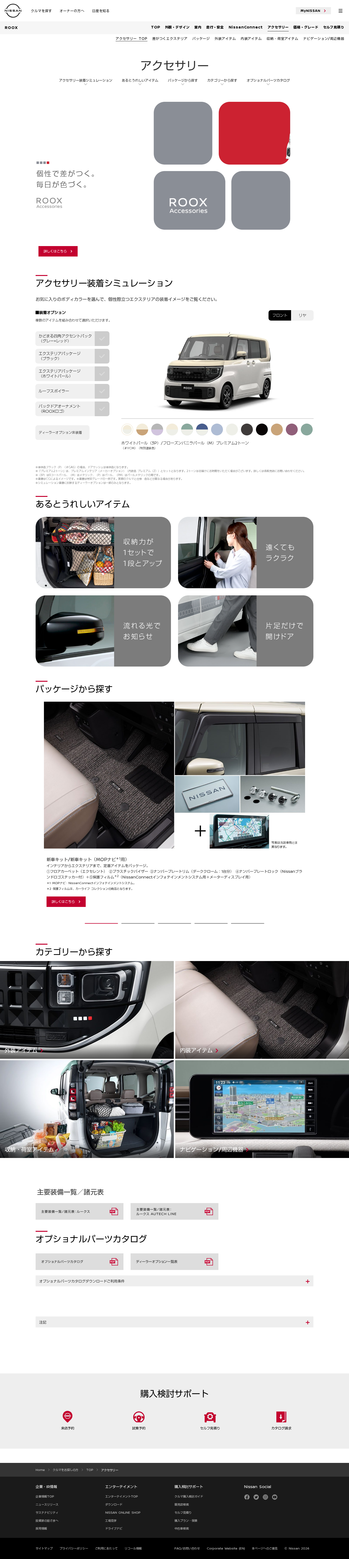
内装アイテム (185, 963)
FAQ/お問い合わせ (187, 1548)
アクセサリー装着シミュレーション (85, 80)
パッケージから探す (183, 80)
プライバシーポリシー (74, 1548)
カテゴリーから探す (222, 80)
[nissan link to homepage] (13, 11)
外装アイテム (10, 963)
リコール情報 (133, 1548)
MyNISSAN (311, 10)
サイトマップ (44, 1548)
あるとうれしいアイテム (140, 80)
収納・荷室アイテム (15, 1062)
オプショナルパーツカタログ (268, 80)
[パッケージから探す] (43, 808)
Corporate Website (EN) (226, 1548)
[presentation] (101, 923)
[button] (174, 1281)
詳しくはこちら (55, 251)
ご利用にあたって (106, 1548)
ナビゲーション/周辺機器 (194, 1062)
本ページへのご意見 (265, 1548)
